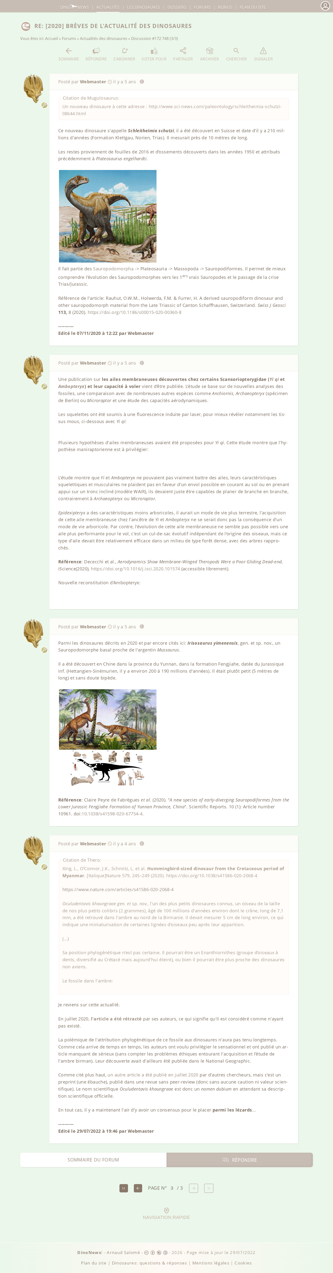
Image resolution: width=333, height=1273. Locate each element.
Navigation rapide (166, 1217)
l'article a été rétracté (116, 1019)
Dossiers (176, 7)
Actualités (107, 7)
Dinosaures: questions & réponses (149, 1263)
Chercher (236, 59)
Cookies (243, 1263)
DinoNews (74, 7)
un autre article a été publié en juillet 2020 (153, 1075)
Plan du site (253, 7)
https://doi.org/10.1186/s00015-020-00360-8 (134, 312)
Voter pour (154, 59)
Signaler (263, 59)
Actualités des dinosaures (103, 38)
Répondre (96, 59)
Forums (69, 38)
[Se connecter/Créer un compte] (325, 10)
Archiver (209, 59)
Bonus (225, 7)
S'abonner (124, 59)
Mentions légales (211, 1263)
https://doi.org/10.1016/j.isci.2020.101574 (135, 569)
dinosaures (143, 7)
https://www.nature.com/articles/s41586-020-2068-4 (118, 889)
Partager (183, 59)
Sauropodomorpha (113, 269)
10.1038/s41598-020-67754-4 (112, 814)
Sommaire (69, 59)
